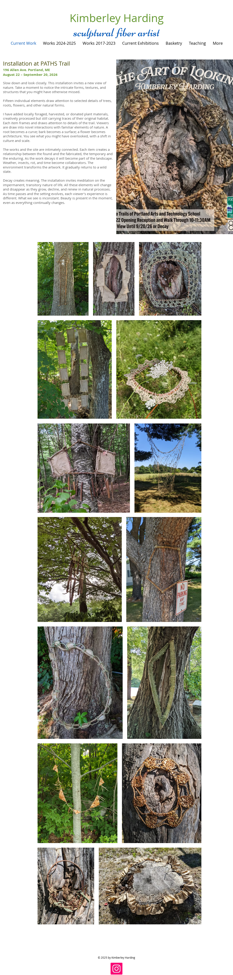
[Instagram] (116, 969)
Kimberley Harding (117, 18)
